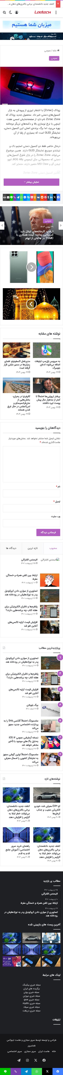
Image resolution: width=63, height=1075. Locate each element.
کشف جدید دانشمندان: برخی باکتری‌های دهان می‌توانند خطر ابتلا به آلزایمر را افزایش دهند (18, 811)
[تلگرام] (18, 197)
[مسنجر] (25, 197)
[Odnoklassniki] (34, 197)
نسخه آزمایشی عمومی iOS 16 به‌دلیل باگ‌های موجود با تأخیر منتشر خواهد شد (23, 741)
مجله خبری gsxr (31, 1000)
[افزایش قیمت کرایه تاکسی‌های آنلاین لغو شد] (49, 627)
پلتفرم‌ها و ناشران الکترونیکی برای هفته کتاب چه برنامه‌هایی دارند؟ (21, 608)
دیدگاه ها (11, 548)
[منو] (56, 14)
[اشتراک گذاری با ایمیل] (8, 197)
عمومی (47, 51)
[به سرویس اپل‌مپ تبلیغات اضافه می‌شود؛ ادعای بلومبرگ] (46, 350)
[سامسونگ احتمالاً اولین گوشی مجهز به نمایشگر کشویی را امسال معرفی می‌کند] (50, 759)
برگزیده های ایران (31, 988)
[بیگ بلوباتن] (50, 710)
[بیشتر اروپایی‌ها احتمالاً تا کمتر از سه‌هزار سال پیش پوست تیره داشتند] (46, 385)
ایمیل (56, 501)
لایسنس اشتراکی (29, 560)
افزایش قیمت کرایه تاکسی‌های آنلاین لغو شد (22, 624)
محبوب (53, 548)
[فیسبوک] (58, 197)
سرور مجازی (29, 1040)
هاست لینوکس (14, 1040)
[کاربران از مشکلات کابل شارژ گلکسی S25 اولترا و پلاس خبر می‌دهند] (51, 961)
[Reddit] (42, 197)
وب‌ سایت (55, 516)
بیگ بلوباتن (32, 705)
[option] (31, 225)
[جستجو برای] (4, 14)
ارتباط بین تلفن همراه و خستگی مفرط (21, 577)
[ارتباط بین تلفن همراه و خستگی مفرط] (49, 580)
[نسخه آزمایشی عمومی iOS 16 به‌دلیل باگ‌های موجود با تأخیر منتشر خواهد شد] (50, 742)
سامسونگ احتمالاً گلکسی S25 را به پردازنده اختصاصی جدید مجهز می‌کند (21, 724)
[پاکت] (32, 197)
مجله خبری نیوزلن (31, 996)
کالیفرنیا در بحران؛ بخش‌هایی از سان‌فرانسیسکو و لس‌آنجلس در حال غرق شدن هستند (18, 403)
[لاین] (11, 197)
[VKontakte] (38, 197)
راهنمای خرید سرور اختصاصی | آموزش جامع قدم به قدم (18, 849)
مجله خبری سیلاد (31, 1007)
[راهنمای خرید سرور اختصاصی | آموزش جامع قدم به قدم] (16, 835)
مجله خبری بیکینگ (32, 985)
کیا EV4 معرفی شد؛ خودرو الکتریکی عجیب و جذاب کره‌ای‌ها (47, 809)
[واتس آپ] (21, 197)
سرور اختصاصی (14, 1051)
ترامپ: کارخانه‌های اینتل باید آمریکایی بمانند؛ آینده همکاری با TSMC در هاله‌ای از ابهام (34, 234)
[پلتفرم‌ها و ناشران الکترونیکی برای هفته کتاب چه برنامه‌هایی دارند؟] (49, 611)
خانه (55, 51)
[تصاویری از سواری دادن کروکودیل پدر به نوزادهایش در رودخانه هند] (49, 595)
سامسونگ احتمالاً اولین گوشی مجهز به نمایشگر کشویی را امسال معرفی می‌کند (20, 758)
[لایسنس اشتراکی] (49, 564)
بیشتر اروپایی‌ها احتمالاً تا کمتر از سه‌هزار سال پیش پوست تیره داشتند (48, 399)
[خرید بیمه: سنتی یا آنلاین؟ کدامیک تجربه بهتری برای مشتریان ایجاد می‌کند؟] (51, 938)
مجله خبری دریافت (31, 1011)
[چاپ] (4, 197)
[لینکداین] (51, 197)
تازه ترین (33, 548)
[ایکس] (55, 197)
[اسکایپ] (28, 197)
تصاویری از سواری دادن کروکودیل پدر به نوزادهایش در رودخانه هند (21, 593)
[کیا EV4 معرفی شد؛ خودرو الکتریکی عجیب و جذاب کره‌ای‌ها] (46, 795)
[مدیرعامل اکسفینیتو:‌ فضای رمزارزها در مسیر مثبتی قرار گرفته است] (16, 350)
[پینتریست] (45, 197)
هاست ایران (44, 1051)
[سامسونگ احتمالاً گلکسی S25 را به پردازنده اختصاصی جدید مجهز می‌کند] (50, 725)
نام (58, 486)
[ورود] (16, 14)
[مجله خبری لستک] (43, 12)
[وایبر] (14, 197)
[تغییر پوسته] (10, 14)
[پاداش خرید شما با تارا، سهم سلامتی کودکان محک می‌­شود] (12, 961)
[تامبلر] (48, 197)
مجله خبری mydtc (31, 1003)
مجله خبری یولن (31, 992)
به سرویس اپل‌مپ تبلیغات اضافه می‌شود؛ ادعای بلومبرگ (47, 364)
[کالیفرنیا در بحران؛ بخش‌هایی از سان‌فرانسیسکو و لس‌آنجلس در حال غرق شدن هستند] (16, 385)
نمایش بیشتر (32, 182)
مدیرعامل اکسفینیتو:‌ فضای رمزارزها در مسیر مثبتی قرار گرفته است (17, 364)
